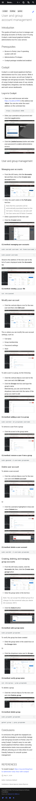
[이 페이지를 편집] (33, 11)
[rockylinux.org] (13, 797)
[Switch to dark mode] (24, 2)
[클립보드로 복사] (32, 111)
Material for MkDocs (14, 794)
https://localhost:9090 (12, 101)
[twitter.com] (2, 797)
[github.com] (6, 797)
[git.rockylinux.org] (10, 797)
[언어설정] (28, 2)
